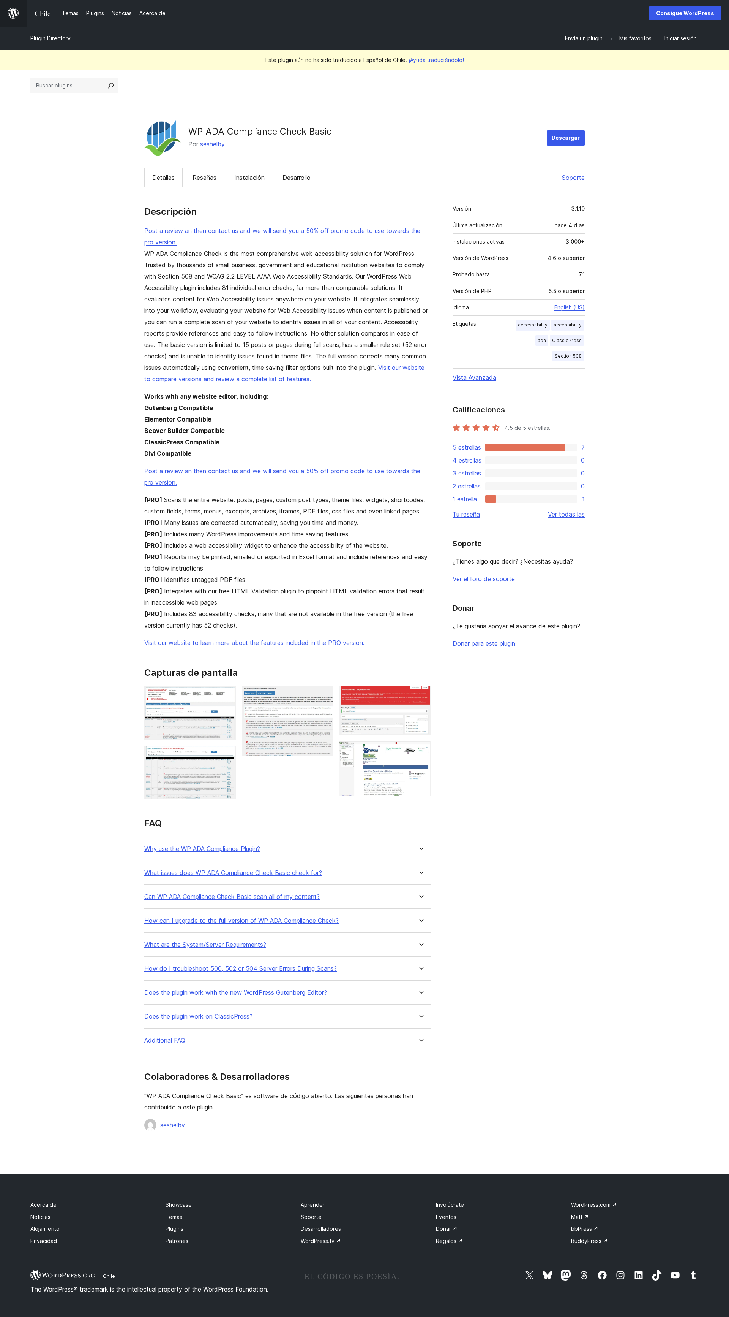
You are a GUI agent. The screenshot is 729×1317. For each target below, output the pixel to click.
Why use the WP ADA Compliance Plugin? (202, 849)
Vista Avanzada (474, 377)
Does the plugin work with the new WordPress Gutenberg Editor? (235, 992)
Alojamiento (45, 1228)
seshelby (212, 144)
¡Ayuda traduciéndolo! (436, 60)
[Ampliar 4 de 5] (420, 696)
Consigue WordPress (685, 13)
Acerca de (43, 1204)
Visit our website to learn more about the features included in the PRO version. (254, 643)
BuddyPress (589, 1241)
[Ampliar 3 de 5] (323, 696)
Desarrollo (296, 177)
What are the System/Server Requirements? (205, 944)
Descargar (566, 138)
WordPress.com (594, 1204)
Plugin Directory (50, 38)
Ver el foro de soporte (484, 579)
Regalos (449, 1241)
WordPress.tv (321, 1241)
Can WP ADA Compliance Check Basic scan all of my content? (232, 896)
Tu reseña (466, 514)
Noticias (40, 1217)
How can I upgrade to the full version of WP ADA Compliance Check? (241, 920)
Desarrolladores (321, 1228)
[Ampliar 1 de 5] (225, 696)
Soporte (573, 177)
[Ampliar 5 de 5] (420, 751)
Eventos (446, 1217)
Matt (580, 1217)
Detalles (163, 177)
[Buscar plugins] (110, 85)
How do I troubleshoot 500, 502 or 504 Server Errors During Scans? (240, 968)
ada (542, 340)
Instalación (249, 177)
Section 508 (568, 356)
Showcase (179, 1204)
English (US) (569, 307)
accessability (533, 325)
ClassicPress (567, 340)
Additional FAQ (164, 1040)
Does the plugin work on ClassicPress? (198, 1016)
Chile (109, 1276)
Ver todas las (566, 514)
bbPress (584, 1228)
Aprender (313, 1204)
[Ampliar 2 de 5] (225, 756)
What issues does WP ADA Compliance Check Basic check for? (233, 872)
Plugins (174, 1228)
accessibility (568, 325)
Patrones (177, 1241)
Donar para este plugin (484, 643)
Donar (447, 1228)
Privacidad (43, 1241)
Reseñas (204, 177)
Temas (174, 1217)
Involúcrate (450, 1204)
